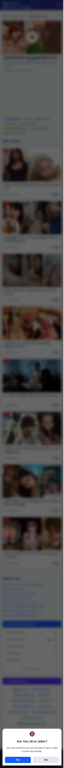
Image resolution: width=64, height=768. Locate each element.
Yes (18, 760)
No (46, 760)
